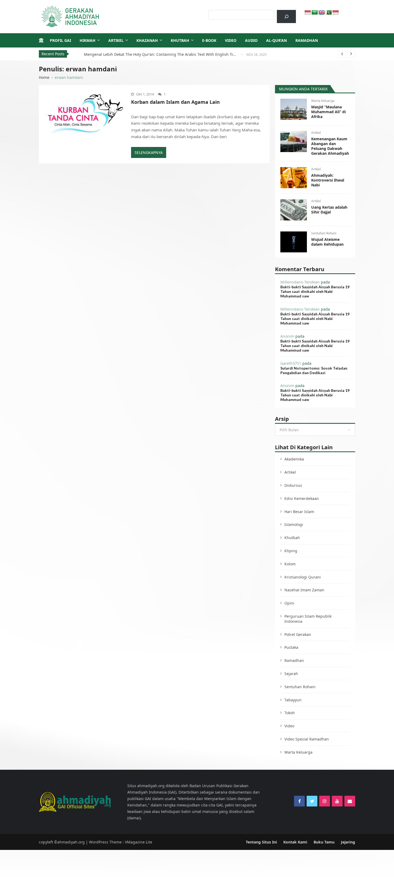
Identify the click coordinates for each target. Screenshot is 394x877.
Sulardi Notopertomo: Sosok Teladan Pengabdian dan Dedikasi (313, 370)
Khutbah (180, 40)
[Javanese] (335, 12)
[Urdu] (328, 12)
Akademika (294, 459)
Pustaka (291, 647)
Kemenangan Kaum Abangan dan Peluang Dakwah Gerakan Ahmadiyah (330, 146)
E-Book (209, 40)
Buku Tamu (324, 842)
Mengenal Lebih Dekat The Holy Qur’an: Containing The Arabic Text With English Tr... (160, 54)
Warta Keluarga (322, 100)
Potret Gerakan (297, 634)
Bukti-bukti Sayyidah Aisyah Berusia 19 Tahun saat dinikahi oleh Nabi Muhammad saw (315, 291)
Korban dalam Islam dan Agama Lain (175, 102)
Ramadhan (306, 40)
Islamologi (293, 524)
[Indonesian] (307, 12)
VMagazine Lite (138, 842)
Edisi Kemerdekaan (301, 498)
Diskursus (293, 485)
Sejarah (291, 673)
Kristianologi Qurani (302, 577)
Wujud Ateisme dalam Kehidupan (327, 242)
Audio (251, 40)
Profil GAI (60, 40)
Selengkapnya (149, 152)
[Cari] (286, 16)
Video (230, 40)
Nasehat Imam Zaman (304, 589)
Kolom (290, 563)
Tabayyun (293, 699)
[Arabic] (314, 12)
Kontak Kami (295, 842)
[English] (321, 12)
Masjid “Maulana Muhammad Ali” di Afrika (328, 112)
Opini (289, 603)
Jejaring (348, 842)
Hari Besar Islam (299, 511)
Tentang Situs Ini (261, 842)
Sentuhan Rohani (323, 233)
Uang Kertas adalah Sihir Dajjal (329, 210)
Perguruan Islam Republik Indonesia (308, 619)
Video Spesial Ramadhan (306, 739)
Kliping (290, 550)
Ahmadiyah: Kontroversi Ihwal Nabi (327, 180)
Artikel (116, 40)
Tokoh (289, 712)
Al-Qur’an (276, 40)
